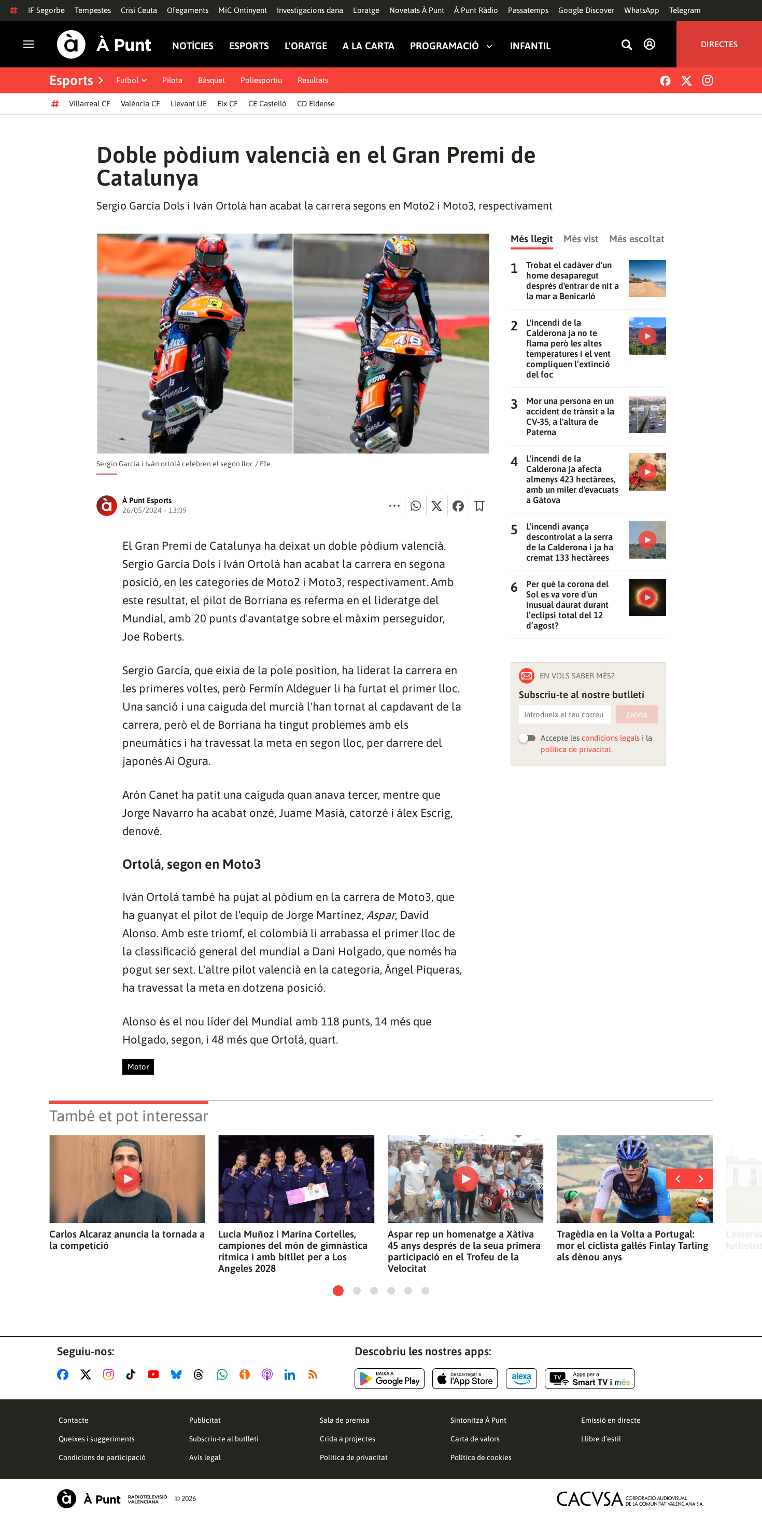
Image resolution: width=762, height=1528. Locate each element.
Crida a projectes (347, 1439)
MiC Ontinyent (242, 10)
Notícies (193, 45)
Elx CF (227, 103)
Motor (138, 1066)
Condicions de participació (102, 1457)
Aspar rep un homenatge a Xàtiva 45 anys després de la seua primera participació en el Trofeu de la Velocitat (464, 1251)
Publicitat (205, 1420)
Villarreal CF (89, 103)
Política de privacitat (354, 1457)
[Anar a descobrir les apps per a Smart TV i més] (590, 1378)
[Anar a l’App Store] (465, 1378)
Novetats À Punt (416, 10)
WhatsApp (641, 10)
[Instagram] (707, 80)
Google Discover (586, 10)
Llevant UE (189, 103)
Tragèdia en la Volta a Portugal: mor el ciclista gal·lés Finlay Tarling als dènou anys (632, 1245)
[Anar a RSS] (315, 1374)
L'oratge (366, 10)
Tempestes (93, 10)
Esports (249, 45)
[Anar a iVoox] (246, 1374)
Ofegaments (187, 10)
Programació (444, 45)
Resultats (313, 80)
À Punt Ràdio (476, 10)
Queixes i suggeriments (97, 1439)
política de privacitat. (577, 749)
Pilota (172, 80)
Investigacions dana (310, 10)
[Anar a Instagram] (110, 1374)
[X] (686, 81)
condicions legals (611, 737)
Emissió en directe (611, 1420)
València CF (140, 103)
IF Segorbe (46, 10)
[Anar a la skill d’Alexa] (521, 1378)
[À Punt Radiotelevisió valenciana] (112, 1498)
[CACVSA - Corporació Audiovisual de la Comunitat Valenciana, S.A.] (630, 1498)
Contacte (74, 1420)
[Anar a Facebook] (65, 1374)
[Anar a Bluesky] (178, 1374)
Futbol (127, 80)
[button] (338, 1290)
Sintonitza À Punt (478, 1420)
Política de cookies (481, 1457)
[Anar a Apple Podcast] (269, 1374)
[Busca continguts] (626, 45)
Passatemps (528, 10)
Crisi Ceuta (139, 10)
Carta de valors (475, 1439)
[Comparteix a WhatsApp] (415, 505)
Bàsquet (211, 80)
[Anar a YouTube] (155, 1374)
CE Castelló (267, 103)
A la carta (368, 45)
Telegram (685, 10)
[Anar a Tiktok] (133, 1374)
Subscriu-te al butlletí (224, 1439)
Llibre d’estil (601, 1439)
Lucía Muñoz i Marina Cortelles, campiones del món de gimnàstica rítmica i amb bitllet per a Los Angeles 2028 (293, 1251)
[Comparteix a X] (437, 505)
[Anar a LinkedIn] (292, 1374)
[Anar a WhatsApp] (224, 1374)
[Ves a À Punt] (104, 44)
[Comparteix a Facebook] (458, 505)
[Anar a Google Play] (390, 1378)
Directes (719, 44)
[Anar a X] (87, 1374)
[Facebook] (665, 80)
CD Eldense (316, 103)
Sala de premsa (345, 1420)
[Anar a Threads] (201, 1374)
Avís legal (205, 1457)
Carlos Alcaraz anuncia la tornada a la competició (127, 1239)
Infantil (530, 45)
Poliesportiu (261, 80)
